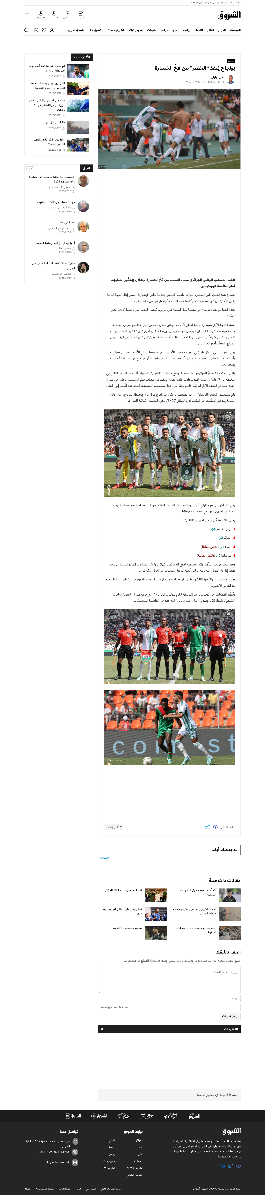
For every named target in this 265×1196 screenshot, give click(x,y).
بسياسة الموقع (150, 961)
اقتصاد (199, 30)
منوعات (151, 30)
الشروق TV (96, 30)
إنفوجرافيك (136, 30)
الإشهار (27, 1189)
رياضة (186, 30)
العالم (210, 30)
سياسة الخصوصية (45, 1189)
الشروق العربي (76, 30)
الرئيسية (235, 30)
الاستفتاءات (65, 1189)
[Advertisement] (169, 196)
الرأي (175, 30)
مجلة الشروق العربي (110, 1189)
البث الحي (90, 1189)
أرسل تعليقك (230, 1016)
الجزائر (222, 30)
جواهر (164, 30)
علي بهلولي (217, 77)
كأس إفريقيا (112, 827)
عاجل (78, 1189)
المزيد (30, 168)
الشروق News (116, 30)
